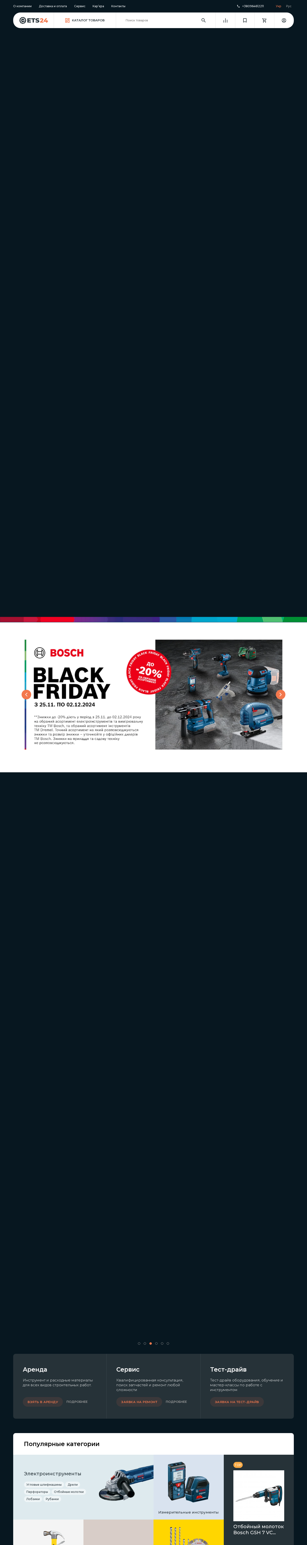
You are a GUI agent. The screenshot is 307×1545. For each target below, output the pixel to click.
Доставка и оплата (53, 6)
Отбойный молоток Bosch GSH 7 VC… (258, 1529)
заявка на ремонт (139, 1402)
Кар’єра (98, 6)
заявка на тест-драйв (237, 1402)
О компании (22, 6)
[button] (139, 1343)
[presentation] (26, 694)
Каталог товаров (88, 20)
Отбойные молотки (69, 1492)
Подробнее (77, 1401)
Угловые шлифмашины (44, 1484)
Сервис (79, 6)
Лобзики (33, 1499)
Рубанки (52, 1499)
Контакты (118, 6)
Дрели (73, 1484)
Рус (288, 6)
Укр (278, 6)
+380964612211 (253, 6)
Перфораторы (37, 1492)
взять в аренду (43, 1402)
